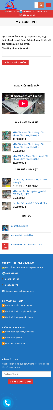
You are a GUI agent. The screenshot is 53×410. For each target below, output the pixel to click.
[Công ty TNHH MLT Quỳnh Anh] (16, 5)
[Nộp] (41, 5)
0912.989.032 (11, 273)
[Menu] (48, 5)
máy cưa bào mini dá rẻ (22, 235)
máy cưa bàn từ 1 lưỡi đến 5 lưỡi (26, 244)
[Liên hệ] (6, 402)
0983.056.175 (11, 285)
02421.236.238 (12, 279)
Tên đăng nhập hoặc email (18, 48)
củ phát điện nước (19, 226)
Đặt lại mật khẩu (15, 62)
